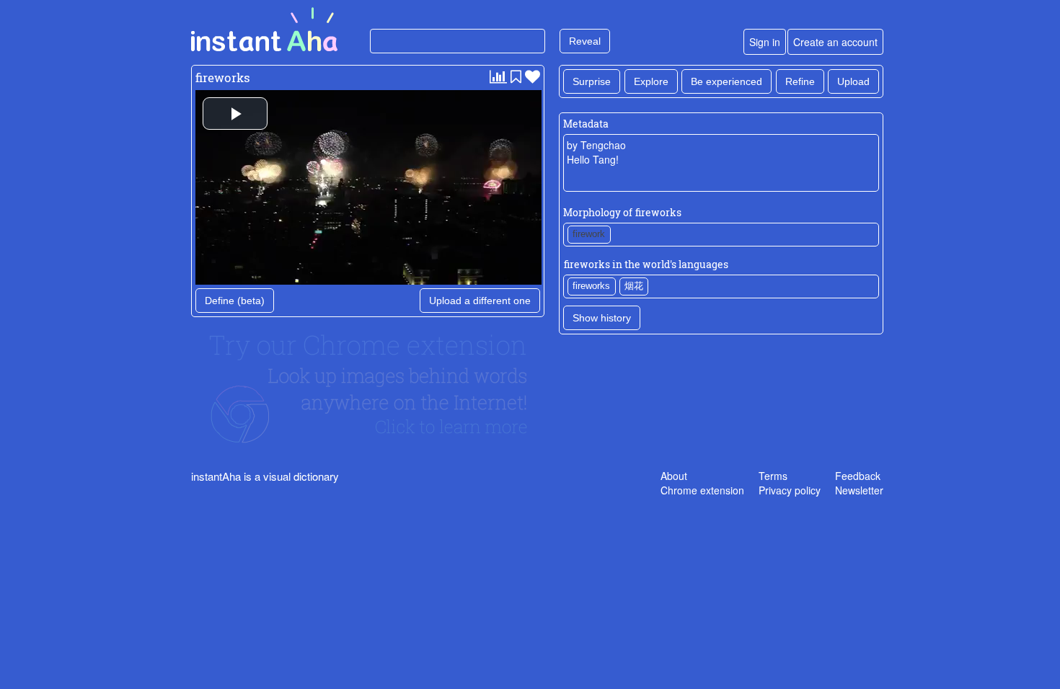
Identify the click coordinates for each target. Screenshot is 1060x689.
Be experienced (726, 81)
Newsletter (859, 490)
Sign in (764, 42)
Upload (853, 81)
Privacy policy (790, 490)
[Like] (532, 75)
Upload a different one (480, 300)
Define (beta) (235, 300)
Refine (800, 81)
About (674, 475)
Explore (651, 81)
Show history (602, 318)
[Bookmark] (516, 75)
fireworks (222, 77)
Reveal (585, 41)
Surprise (592, 81)
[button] (235, 113)
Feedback (857, 475)
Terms (773, 475)
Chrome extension (702, 490)
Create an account (835, 42)
